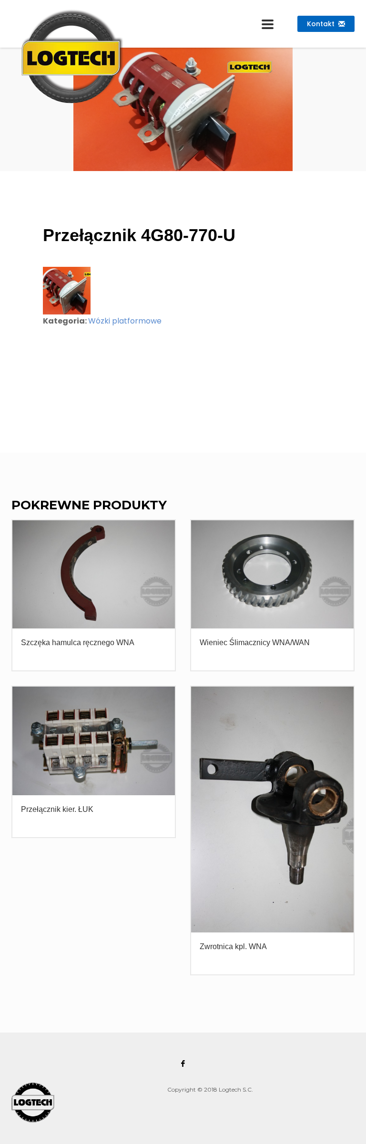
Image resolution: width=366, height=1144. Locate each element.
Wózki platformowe (125, 320)
